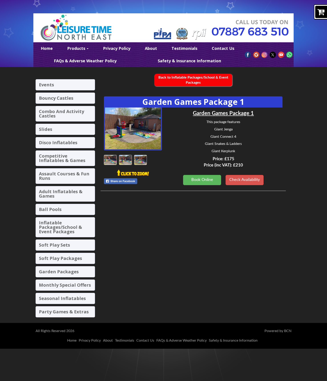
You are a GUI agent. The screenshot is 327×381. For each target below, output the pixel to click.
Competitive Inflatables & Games (62, 158)
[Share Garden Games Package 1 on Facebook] (133, 181)
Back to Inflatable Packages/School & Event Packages (193, 80)
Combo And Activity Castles (61, 113)
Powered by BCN (277, 331)
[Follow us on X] (273, 55)
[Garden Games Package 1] (133, 128)
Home (47, 48)
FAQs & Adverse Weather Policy (85, 60)
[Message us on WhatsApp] (289, 55)
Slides (45, 129)
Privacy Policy (116, 48)
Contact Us (223, 48)
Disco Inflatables (58, 143)
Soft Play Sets (54, 245)
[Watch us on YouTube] (281, 55)
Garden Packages (59, 272)
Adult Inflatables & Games (61, 193)
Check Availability (244, 180)
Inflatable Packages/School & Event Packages (60, 227)
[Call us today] (250, 32)
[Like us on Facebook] (248, 55)
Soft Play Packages (60, 258)
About (151, 48)
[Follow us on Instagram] (264, 55)
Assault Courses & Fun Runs (64, 176)
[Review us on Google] (256, 55)
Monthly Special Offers (65, 285)
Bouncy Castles (56, 98)
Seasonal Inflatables (62, 298)
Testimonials (184, 48)
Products (76, 48)
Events (46, 85)
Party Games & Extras (64, 312)
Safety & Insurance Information (189, 60)
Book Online (202, 180)
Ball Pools (50, 209)
